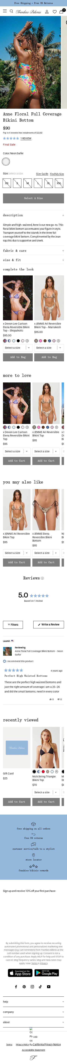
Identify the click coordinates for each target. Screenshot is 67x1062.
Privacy (43, 963)
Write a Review (52, 625)
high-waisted (24, 225)
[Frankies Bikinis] (28, 11)
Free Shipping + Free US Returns (33, 3)
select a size (33, 198)
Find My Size (57, 174)
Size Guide (42, 174)
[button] (11, 12)
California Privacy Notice (47, 1044)
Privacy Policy (22, 1044)
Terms (34, 963)
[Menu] (5, 12)
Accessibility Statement (33, 1050)
